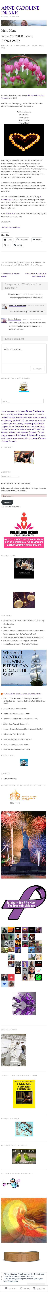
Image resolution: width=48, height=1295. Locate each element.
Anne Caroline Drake (20, 10)
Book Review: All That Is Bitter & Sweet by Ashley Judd (23, 637)
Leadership (28, 423)
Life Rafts (39, 423)
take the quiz (10, 213)
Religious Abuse (14, 432)
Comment (37, 369)
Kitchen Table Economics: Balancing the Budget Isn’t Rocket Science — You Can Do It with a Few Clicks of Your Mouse (24, 701)
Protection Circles (8, 429)
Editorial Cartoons (8, 417)
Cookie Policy (13, 1281)
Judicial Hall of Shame (37, 420)
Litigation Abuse (8, 426)
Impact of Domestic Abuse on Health (16, 714)
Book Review (33, 411)
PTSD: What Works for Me (24, 429)
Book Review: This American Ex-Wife (16, 749)
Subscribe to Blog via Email (16, 483)
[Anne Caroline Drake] (24, 24)
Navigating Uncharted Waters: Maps (22, 694)
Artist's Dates (19, 411)
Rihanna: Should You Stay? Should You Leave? (20, 719)
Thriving (9, 438)
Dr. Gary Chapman (23, 262)
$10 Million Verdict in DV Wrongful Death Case (20, 640)
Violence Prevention (9, 441)
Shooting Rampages (29, 432)
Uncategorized (18, 438)
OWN (27, 265)
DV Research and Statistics (34, 415)
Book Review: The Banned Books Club (17, 739)
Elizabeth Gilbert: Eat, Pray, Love (15, 708)
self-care (32, 265)
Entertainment (21, 417)
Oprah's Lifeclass (18, 265)
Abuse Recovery (8, 411)
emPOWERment (36, 262)
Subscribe (7, 502)
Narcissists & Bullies (22, 426)
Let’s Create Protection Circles (14, 734)
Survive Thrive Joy (28, 435)
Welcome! (7, 627)
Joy (26, 420)
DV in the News (15, 414)
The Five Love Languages (10, 227)
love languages (6, 265)
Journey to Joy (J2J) (14, 420)
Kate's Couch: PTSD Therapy (12, 423)
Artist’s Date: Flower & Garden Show (16, 724)
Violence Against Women (35, 438)
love (44, 262)
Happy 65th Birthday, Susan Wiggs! (16, 744)
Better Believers (14, 319)
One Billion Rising (37, 426)
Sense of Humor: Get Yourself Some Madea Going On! (23, 729)
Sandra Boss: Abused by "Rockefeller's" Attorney (20, 644)
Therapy (39, 265)
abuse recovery (11, 262)
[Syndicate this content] (2, 694)
